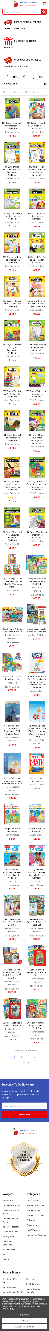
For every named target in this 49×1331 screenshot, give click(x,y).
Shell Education (33, 1284)
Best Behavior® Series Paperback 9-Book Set (12, 630)
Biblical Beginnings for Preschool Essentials (37, 630)
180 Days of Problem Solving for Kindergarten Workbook (12, 348)
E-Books (31, 1220)
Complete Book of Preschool (36, 829)
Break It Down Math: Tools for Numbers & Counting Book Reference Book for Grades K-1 (36, 682)
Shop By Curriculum (36, 1215)
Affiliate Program (10, 1231)
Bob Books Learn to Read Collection (12, 677)
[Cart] (45, 4)
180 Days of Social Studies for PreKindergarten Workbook (12, 485)
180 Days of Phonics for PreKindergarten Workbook (12, 303)
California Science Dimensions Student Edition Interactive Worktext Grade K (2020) (36, 731)
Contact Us (7, 1200)
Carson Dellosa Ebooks (12, 1292)
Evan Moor (30, 1279)
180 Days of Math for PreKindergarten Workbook (12, 260)
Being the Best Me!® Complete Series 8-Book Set (37, 581)
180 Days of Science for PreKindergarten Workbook (12, 438)
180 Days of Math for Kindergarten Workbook (37, 216)
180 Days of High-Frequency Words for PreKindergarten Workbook (36, 170)
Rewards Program (10, 1226)
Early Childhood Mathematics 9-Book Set (36, 972)
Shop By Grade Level (36, 1205)
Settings (24, 1314)
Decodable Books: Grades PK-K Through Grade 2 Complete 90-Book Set (12, 973)
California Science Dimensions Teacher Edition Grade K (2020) (12, 781)
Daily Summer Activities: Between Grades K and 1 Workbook (12, 873)
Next (24, 1062)
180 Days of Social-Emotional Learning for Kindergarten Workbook (36, 485)
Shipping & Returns (11, 1205)
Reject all (24, 1320)
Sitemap (6, 1259)
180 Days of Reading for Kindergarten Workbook (37, 347)
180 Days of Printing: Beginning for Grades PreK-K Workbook (36, 303)
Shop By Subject (34, 1210)
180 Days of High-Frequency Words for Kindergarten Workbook (12, 170)
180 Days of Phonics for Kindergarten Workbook (37, 260)
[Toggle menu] (3, 3)
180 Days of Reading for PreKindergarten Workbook (12, 394)
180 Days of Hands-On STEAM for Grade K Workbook (37, 126)
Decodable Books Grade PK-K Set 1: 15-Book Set (12, 922)
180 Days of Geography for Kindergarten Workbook (12, 126)
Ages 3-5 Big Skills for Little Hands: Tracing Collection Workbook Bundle (12, 582)
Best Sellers (32, 1200)
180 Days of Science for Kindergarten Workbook (36, 394)
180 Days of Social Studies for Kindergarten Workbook (37, 439)
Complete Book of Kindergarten (12, 829)
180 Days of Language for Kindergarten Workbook (12, 216)
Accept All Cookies (24, 1326)
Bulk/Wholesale (34, 1230)
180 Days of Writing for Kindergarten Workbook (37, 535)
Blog (4, 1254)
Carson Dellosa (9, 1287)
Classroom (32, 1225)
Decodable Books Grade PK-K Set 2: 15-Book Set (36, 922)
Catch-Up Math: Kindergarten (37, 779)
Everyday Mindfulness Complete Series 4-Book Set (37, 1025)
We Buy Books (9, 1236)
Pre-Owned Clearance (36, 1234)
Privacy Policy (8, 1249)
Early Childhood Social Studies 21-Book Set (12, 1024)
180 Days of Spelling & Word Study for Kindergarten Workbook (12, 536)
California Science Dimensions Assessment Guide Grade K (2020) (12, 729)
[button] (45, 84)
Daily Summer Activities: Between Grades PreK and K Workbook (37, 873)
